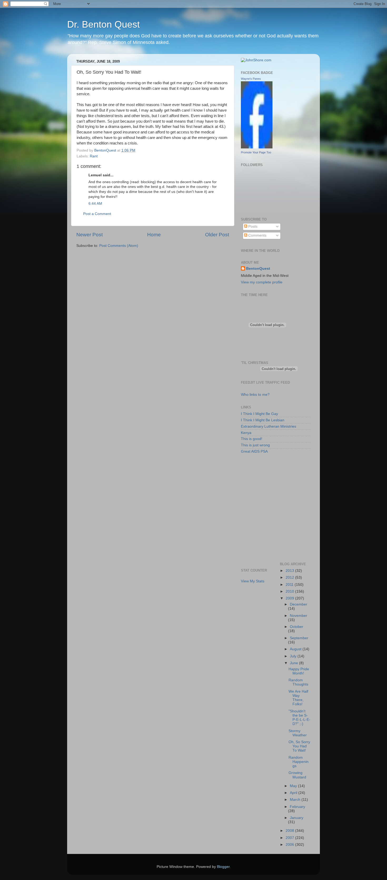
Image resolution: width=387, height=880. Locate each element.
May (294, 786)
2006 (290, 845)
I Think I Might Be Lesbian (262, 420)
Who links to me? (255, 395)
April (294, 793)
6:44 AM (95, 204)
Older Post (217, 234)
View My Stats (252, 581)
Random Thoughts (298, 682)
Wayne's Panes (251, 78)
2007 (290, 838)
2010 (290, 591)
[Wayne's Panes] (256, 147)
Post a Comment (97, 214)
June (294, 663)
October (296, 627)
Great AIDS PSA (254, 451)
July (293, 656)
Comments (256, 235)
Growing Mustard (297, 775)
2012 (290, 577)
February (297, 807)
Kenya (246, 433)
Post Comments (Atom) (118, 246)
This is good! (251, 439)
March (295, 800)
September (299, 638)
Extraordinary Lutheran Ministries (268, 426)
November (298, 616)
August (296, 649)
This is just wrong (255, 445)
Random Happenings (299, 762)
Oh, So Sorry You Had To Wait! (299, 746)
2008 (290, 831)
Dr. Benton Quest (103, 24)
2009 (290, 598)
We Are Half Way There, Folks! (298, 697)
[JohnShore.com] (256, 60)
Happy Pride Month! (299, 671)
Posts (252, 226)
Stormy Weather (298, 733)
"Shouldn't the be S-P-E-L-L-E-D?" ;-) (299, 717)
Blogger (223, 867)
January (296, 818)
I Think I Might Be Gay (259, 414)
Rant (94, 156)
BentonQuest (258, 269)
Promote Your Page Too (256, 152)
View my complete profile (261, 282)
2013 (290, 571)
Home (154, 234)
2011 (290, 585)
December (298, 604)
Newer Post (89, 234)
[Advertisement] (264, 482)
